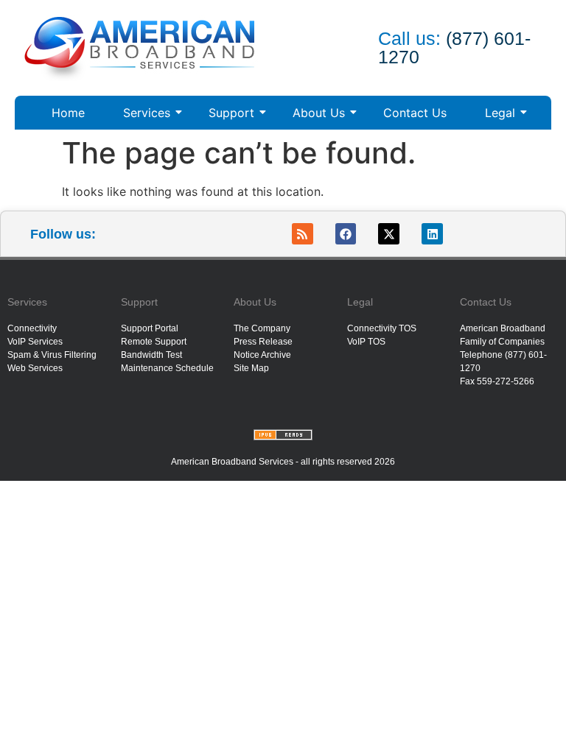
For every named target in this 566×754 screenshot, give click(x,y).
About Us (319, 112)
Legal (500, 112)
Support (231, 112)
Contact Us (415, 112)
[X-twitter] (388, 233)
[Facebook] (346, 233)
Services (146, 112)
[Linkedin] (432, 233)
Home (68, 112)
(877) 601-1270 (454, 47)
